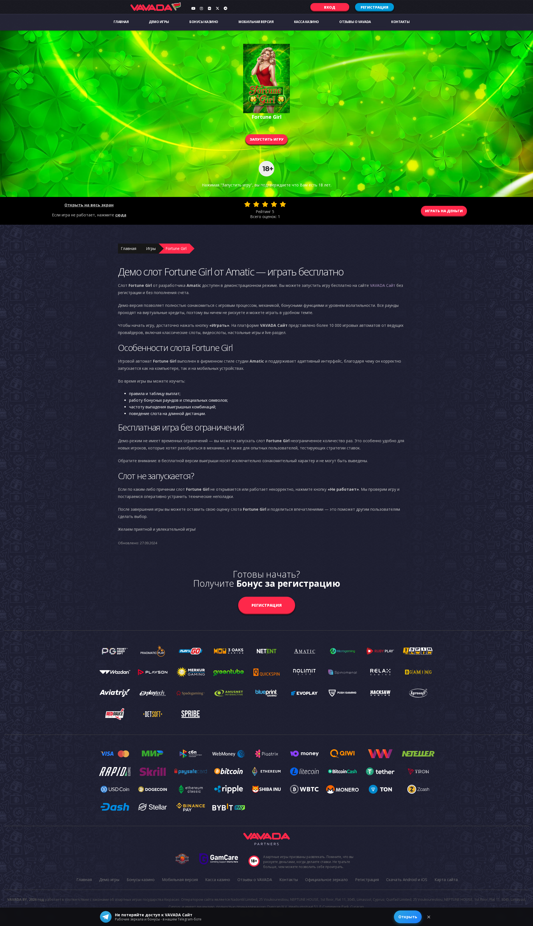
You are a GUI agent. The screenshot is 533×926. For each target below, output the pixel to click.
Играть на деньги (444, 210)
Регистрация (374, 7)
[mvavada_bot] (225, 8)
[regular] (265, 204)
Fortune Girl (176, 248)
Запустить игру (266, 139)
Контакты (400, 21)
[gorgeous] (283, 204)
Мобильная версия (255, 21)
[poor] (256, 204)
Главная (121, 21)
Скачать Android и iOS (406, 879)
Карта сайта (446, 879)
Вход (329, 7)
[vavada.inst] (201, 8)
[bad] (247, 204)
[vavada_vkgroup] (209, 8)
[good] (274, 204)
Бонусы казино (203, 21)
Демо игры (159, 21)
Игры (151, 248)
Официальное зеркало (326, 879)
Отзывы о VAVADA (355, 21)
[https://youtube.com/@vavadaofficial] (193, 8)
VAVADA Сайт (382, 285)
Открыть (407, 916)
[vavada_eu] (217, 8)
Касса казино (306, 21)
